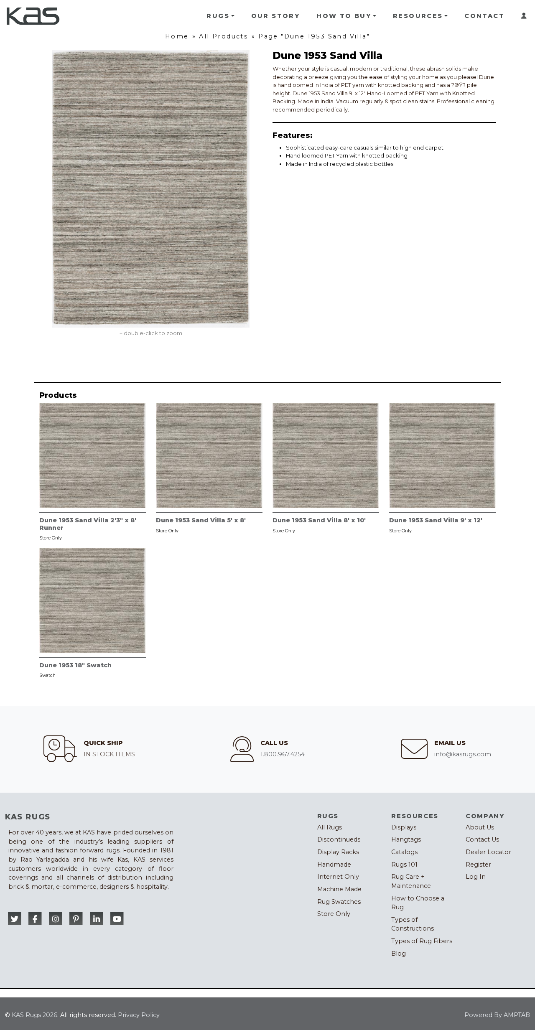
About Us (480, 827)
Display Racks (338, 852)
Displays (403, 827)
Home (177, 36)
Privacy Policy (139, 1015)
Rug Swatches (339, 901)
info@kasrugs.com (462, 754)
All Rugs (329, 827)
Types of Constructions (412, 924)
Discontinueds (338, 839)
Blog (398, 953)
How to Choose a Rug (417, 903)
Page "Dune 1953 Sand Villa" (314, 36)
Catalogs (404, 852)
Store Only (333, 914)
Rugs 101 (404, 864)
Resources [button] (418, 16)
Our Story (275, 16)
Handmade (334, 864)
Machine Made (339, 889)
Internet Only (338, 876)
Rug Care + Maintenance (411, 881)
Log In (476, 876)
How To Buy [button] (343, 16)
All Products (223, 36)
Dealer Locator (488, 852)
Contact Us (482, 839)
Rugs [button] (217, 16)
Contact (484, 16)
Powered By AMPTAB (497, 1015)
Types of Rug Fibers (421, 941)
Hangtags (406, 839)
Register (478, 864)
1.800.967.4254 (282, 754)
